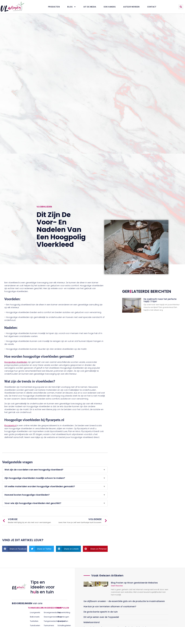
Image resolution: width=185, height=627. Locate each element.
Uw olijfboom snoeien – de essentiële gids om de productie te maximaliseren (124, 601)
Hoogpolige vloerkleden (15, 362)
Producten (54, 7)
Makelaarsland (92, 622)
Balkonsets (34, 617)
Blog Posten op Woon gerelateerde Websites (134, 582)
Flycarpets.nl (10, 425)
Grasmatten (61, 621)
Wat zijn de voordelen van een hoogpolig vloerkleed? (54, 469)
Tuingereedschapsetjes (47, 621)
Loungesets (34, 612)
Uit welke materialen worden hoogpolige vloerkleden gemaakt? (54, 486)
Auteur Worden (131, 7)
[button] (180, 6)
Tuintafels (34, 621)
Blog (70, 7)
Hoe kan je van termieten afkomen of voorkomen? (110, 606)
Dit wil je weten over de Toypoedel (101, 617)
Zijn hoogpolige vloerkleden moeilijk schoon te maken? (54, 478)
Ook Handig (110, 7)
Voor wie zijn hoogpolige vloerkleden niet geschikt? (54, 503)
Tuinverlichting (61, 612)
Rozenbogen (61, 617)
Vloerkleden (44, 206)
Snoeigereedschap (47, 612)
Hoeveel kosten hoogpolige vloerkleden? (54, 494)
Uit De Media (89, 7)
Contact (151, 7)
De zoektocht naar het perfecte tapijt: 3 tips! (160, 300)
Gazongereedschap (47, 617)
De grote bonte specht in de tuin (101, 611)
